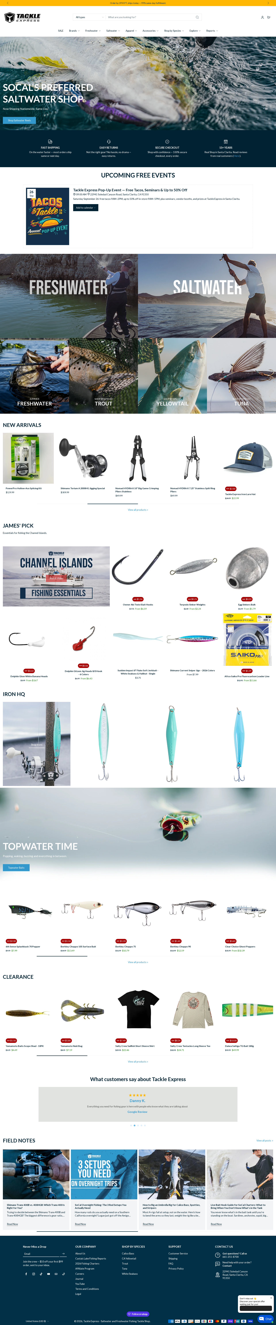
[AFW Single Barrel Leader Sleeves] (28, 458)
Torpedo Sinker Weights (192, 604)
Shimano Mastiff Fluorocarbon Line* (190, 1040)
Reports (210, 30)
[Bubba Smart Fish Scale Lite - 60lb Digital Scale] (138, 458)
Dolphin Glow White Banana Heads (29, 676)
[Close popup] (271, 1298)
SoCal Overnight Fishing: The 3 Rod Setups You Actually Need (100, 1210)
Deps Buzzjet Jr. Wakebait (130, 940)
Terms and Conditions (87, 1292)
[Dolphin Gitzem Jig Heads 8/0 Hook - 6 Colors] (83, 638)
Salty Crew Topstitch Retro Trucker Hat (28, 1046)
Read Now (12, 1227)
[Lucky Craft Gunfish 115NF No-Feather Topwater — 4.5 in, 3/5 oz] (84, 1010)
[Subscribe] (63, 1257)
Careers (79, 1276)
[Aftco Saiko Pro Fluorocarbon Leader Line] (247, 639)
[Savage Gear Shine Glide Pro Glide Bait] (192, 458)
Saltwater (111, 30)
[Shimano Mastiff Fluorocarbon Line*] (193, 1010)
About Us (80, 1256)
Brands (73, 30)
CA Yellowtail (129, 1261)
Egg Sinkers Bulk (247, 604)
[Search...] (197, 17)
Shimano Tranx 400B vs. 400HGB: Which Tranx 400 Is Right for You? (36, 1210)
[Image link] (69, 296)
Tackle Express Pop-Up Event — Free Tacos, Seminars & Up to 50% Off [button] (130, 190)
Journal (79, 1282)
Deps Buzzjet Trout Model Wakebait (190, 940)
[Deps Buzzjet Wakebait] (248, 910)
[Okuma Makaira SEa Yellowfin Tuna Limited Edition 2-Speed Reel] (83, 458)
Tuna (124, 1271)
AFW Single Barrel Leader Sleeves (24, 488)
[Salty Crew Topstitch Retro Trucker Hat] (29, 1010)
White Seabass (130, 1276)
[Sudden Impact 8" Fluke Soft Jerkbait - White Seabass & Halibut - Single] (138, 639)
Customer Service (178, 1256)
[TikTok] (41, 1277)
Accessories (149, 30)
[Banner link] (138, 83)
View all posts (263, 1143)
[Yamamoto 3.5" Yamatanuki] (248, 1010)
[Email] (56, 1277)
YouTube (80, 1287)
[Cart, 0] (269, 17)
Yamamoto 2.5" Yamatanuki (131, 1040)
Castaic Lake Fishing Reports (90, 1261)
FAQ (170, 1266)
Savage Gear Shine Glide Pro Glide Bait (190, 488)
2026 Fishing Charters (87, 1266)
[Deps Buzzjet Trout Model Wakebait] (193, 910)
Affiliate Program (84, 1271)
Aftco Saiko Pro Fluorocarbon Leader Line (247, 676)
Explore (194, 30)
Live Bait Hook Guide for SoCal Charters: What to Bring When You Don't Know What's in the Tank (238, 1210)
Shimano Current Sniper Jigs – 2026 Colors (192, 670)
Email (27, 1257)
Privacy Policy (176, 1271)
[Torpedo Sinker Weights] (192, 568)
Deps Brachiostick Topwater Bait (79, 946)
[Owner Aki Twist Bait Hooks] (138, 568)
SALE (60, 30)
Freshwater (91, 30)
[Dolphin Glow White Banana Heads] (29, 639)
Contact (227, 1269)
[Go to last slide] (7, 3)
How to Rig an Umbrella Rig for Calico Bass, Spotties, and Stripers (171, 1210)
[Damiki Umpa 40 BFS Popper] (29, 910)
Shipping (173, 1261)
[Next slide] (268, 3)
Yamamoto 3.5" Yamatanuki (241, 1040)
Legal (78, 1297)
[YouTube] (48, 1277)
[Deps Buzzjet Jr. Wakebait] (139, 910)
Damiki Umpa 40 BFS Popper (22, 940)
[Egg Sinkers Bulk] (247, 568)
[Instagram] (33, 1277)
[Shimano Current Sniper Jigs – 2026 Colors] (192, 639)
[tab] (131, 1129)
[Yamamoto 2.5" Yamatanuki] (139, 1010)
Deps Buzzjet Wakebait (238, 940)
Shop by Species (172, 30)
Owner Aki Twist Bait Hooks (138, 604)
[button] (85, 207)
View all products (137, 509)
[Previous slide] (5, 458)
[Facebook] (26, 1277)
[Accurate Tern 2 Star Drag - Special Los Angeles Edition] (247, 458)
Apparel (130, 30)
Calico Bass (128, 1256)
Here (237, 155)
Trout (125, 1266)
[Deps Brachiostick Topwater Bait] (84, 910)
